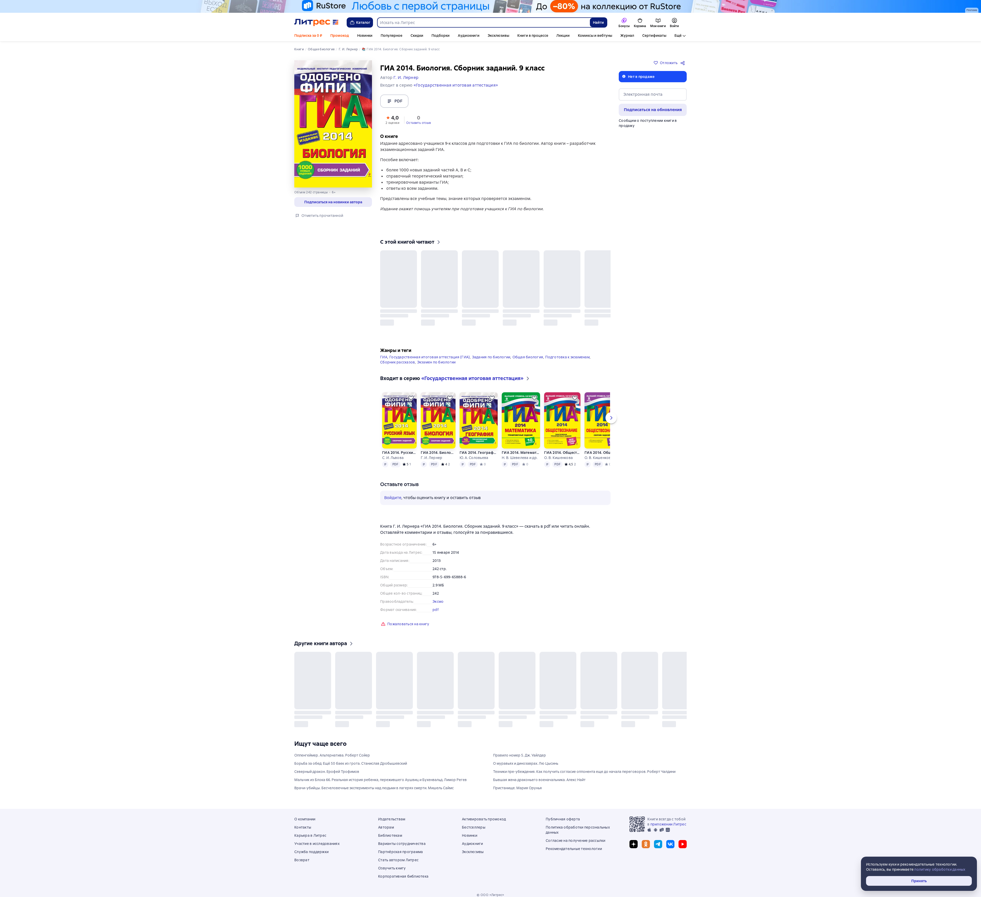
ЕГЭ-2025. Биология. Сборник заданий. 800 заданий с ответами (612, 710)
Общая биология (527, 351)
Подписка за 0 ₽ (308, 35)
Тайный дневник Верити (542, 308)
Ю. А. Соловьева (474, 452)
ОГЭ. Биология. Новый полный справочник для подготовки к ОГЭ (526, 710)
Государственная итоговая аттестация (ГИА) (429, 351)
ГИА (383, 351)
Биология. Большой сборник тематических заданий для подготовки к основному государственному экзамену (568, 710)
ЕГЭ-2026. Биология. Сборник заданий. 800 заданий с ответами (312, 710)
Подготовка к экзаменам (567, 351)
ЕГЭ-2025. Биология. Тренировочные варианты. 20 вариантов (655, 710)
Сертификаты (654, 35)
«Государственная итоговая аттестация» (456, 85)
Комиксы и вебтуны (595, 35)
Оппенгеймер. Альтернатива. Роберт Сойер (332, 758)
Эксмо (438, 596)
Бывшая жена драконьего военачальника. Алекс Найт (539, 783)
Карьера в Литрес (310, 838)
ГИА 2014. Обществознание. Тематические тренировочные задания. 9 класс (562, 447)
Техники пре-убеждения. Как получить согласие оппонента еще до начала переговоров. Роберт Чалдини (584, 774)
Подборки (440, 35)
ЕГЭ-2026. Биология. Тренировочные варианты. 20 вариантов (397, 710)
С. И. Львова (393, 452)
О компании (305, 822)
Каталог (363, 22)
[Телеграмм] (658, 847)
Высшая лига (576, 308)
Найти (598, 22)
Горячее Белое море (399, 308)
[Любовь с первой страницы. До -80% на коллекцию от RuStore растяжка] (490, 6)
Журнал (627, 35)
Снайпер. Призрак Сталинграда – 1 (453, 308)
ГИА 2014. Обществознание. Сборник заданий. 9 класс (602, 447)
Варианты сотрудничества (402, 846)
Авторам (386, 830)
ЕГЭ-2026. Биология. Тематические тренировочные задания (483, 710)
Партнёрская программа (400, 855)
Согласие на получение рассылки (575, 843)
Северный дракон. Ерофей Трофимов (326, 774)
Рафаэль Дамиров (441, 313)
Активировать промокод (484, 822)
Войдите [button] (392, 492)
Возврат (301, 863)
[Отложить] (414, 253)
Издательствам (391, 822)
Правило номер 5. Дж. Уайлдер (519, 758)
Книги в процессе (532, 35)
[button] (392, 119)
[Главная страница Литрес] (316, 22)
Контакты (302, 830)
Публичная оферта (563, 822)
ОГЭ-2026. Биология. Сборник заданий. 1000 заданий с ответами (440, 710)
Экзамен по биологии (436, 357)
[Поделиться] (684, 62)
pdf (436, 604)
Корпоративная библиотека (403, 879)
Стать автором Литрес (398, 863)
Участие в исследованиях (317, 846)
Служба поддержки (311, 855)
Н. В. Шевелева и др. (520, 452)
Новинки (364, 35)
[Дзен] (633, 847)
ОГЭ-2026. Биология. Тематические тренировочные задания (353, 710)
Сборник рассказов (397, 357)
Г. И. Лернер (431, 452)
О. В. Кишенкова (558, 452)
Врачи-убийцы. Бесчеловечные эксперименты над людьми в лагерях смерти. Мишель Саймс (374, 791)
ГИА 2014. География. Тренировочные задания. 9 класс (479, 447)
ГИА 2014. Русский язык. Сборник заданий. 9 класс (399, 447)
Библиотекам (390, 838)
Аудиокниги (469, 35)
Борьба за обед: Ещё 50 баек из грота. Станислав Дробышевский (350, 766)
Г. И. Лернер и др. (562, 715)
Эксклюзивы (498, 35)
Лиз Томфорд (577, 313)
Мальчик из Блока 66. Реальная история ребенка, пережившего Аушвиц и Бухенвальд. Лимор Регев (380, 783)
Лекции (563, 35)
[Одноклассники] (646, 847)
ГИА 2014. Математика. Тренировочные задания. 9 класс (521, 447)
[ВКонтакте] (670, 847)
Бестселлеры (473, 830)
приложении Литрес (668, 827)
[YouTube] (683, 847)
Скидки (417, 35)
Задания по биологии (491, 351)
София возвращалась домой (502, 308)
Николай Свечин (394, 313)
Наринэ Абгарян (499, 313)
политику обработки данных (939, 869)
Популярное (391, 35)
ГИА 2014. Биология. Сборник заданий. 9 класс (438, 447)
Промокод (339, 35)
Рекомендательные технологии (574, 851)
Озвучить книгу (392, 871)
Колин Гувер (535, 313)
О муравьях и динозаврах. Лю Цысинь (525, 766)
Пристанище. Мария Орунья (517, 791)
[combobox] (483, 22)
